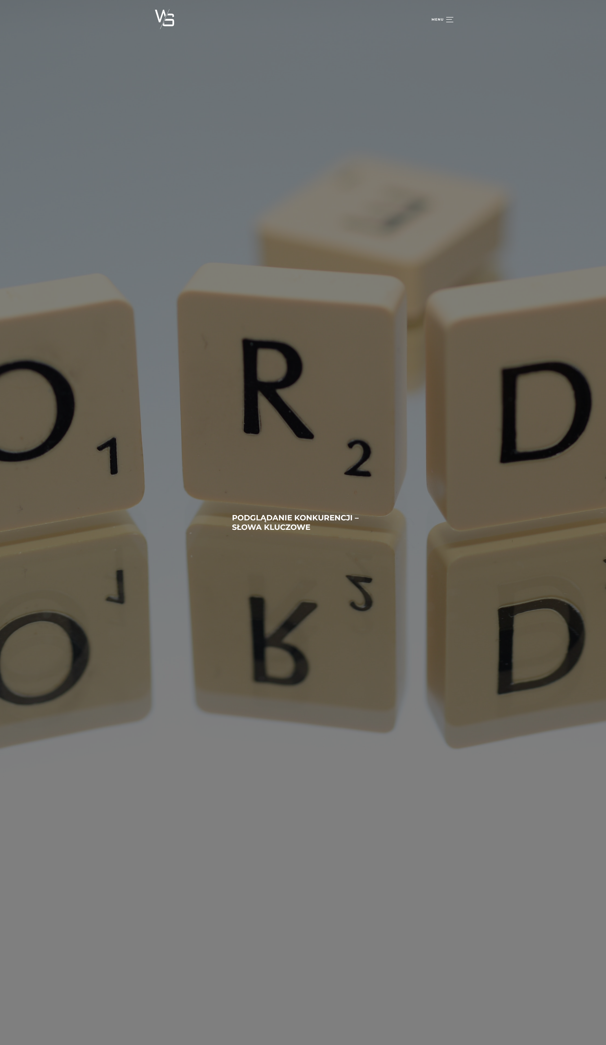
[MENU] (449, 19)
